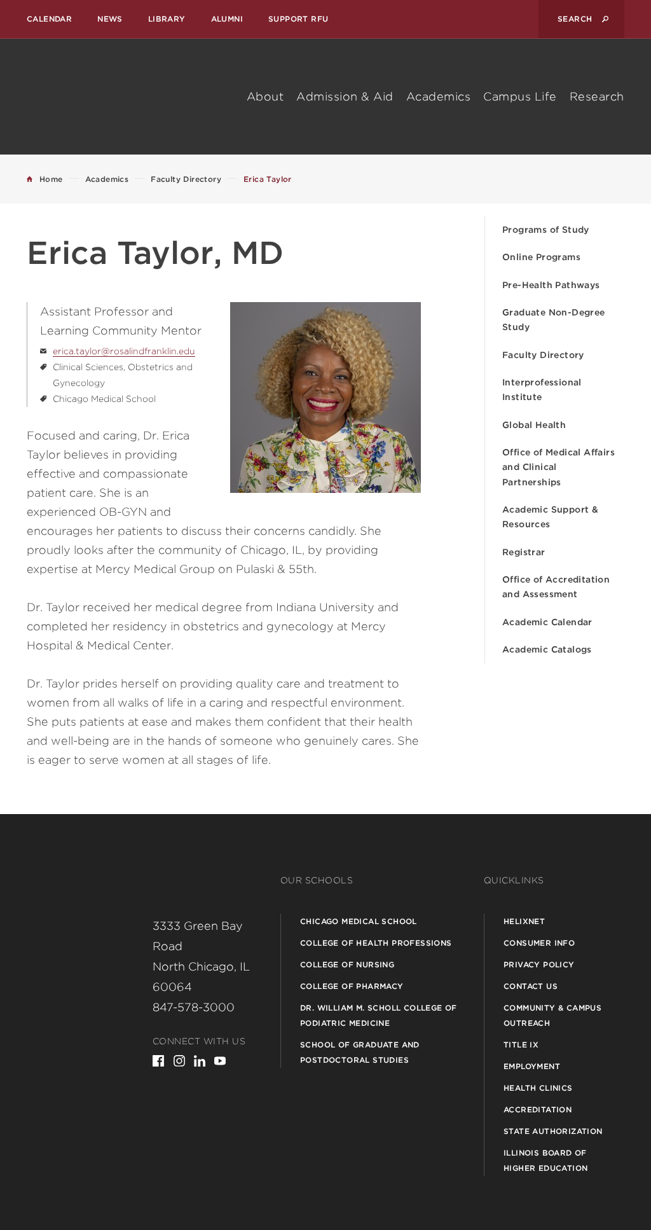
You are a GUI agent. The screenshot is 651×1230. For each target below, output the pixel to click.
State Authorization (553, 1131)
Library (167, 19)
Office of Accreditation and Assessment (556, 586)
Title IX (521, 1044)
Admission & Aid (345, 96)
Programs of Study (545, 230)
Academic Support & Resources (550, 516)
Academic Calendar (547, 622)
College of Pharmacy (352, 986)
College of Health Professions (376, 943)
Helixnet (524, 921)
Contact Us (531, 986)
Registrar (523, 552)
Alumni (227, 19)
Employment (532, 1066)
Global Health (534, 425)
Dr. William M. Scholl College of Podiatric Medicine (378, 1015)
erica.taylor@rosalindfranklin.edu (124, 351)
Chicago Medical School (358, 921)
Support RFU (298, 19)
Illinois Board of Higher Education (545, 1160)
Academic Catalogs (547, 649)
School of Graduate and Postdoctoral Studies (360, 1052)
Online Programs (541, 257)
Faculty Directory (543, 355)
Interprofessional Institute (542, 389)
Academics (438, 96)
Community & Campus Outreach (552, 1015)
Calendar (49, 19)
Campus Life (520, 96)
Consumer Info (539, 943)
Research (597, 96)
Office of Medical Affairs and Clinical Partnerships (558, 467)
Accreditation (538, 1109)
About (265, 96)
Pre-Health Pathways (551, 285)
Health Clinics (538, 1088)
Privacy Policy (539, 964)
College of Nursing (347, 964)
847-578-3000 (194, 1007)
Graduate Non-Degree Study (553, 319)
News (110, 19)
